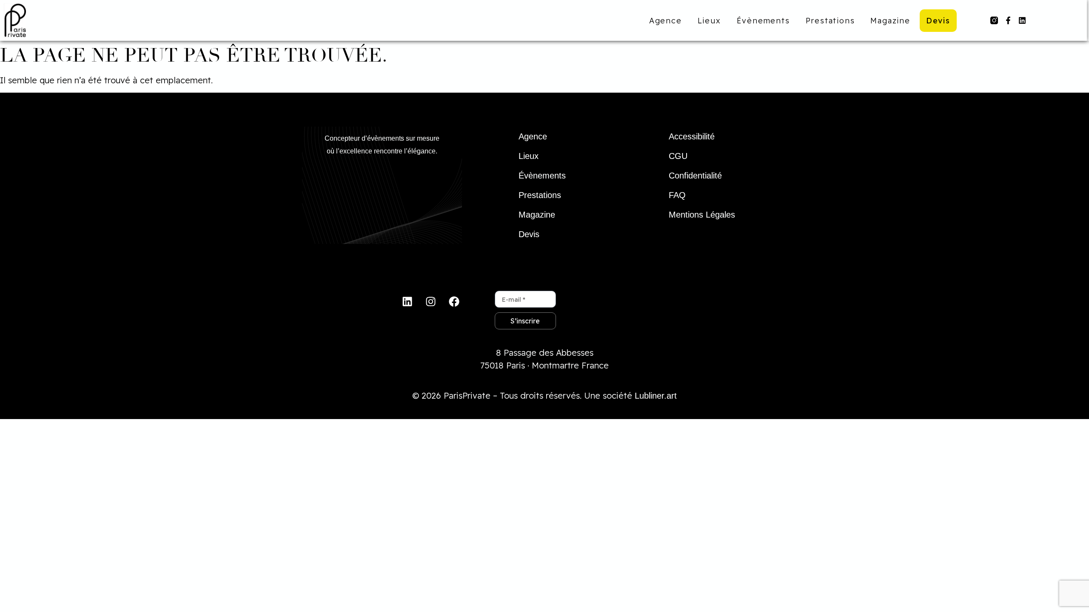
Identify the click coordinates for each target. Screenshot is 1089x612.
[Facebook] (454, 301)
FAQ (677, 195)
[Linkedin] (1022, 20)
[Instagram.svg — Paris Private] (994, 20)
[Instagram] (431, 301)
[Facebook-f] (1008, 20)
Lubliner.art (656, 395)
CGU (678, 156)
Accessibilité (692, 136)
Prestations (830, 21)
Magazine (890, 21)
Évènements (763, 21)
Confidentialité (695, 175)
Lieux (709, 21)
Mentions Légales (702, 214)
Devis (938, 21)
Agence (665, 21)
